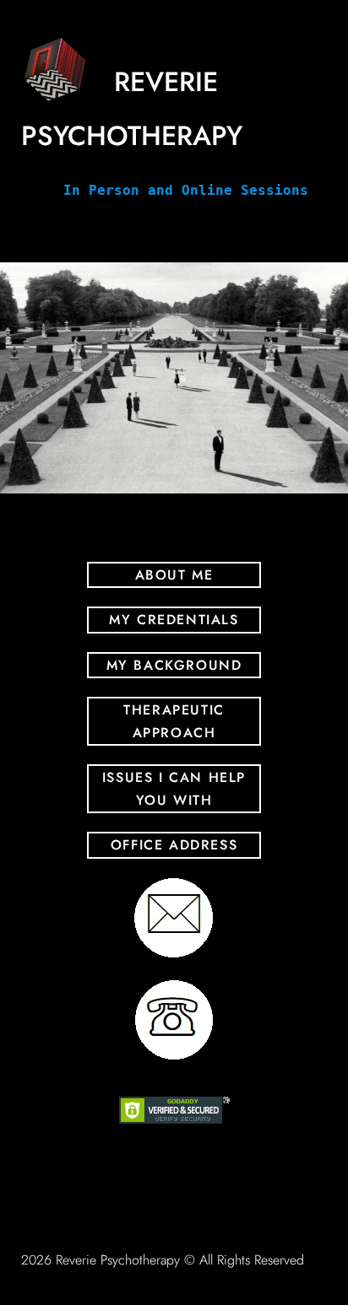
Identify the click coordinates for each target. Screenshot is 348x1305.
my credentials (173, 619)
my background (174, 665)
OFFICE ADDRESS (174, 845)
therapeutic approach (174, 721)
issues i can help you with (174, 789)
